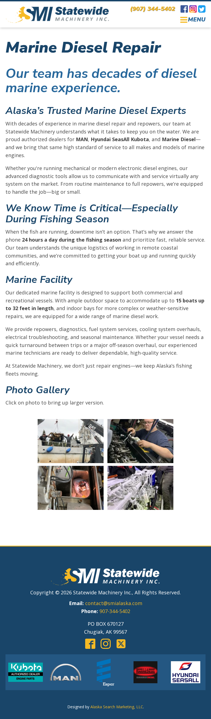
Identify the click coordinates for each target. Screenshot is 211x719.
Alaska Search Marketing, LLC (116, 706)
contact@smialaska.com (113, 603)
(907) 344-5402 (152, 9)
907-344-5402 (114, 611)
